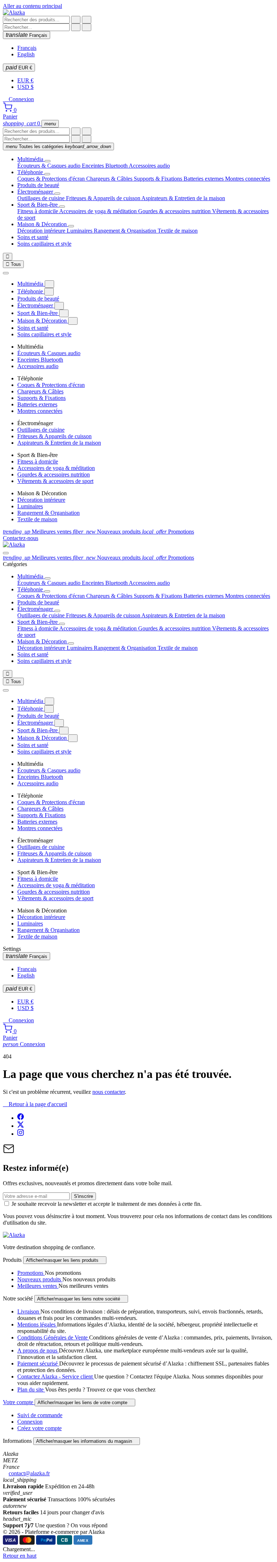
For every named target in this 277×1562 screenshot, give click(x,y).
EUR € (19, 67)
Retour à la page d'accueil (35, 1104)
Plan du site (31, 1389)
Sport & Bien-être (38, 205)
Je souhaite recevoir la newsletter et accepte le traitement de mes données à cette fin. (107, 1204)
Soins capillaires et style (44, 244)
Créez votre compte (39, 1428)
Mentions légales (37, 1324)
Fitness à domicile (38, 211)
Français (26, 35)
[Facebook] (20, 1118)
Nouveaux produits (107, 531)
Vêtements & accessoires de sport (55, 481)
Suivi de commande (39, 1415)
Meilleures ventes (38, 531)
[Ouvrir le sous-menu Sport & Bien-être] (62, 207)
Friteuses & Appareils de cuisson (103, 198)
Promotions (168, 531)
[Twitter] (20, 1126)
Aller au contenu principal (32, 6)
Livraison (28, 1311)
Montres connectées (247, 179)
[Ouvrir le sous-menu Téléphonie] (47, 174)
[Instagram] (20, 1134)
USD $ (25, 87)
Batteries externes (204, 179)
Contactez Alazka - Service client (55, 1376)
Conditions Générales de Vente (53, 1337)
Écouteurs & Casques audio (49, 166)
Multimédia (31, 159)
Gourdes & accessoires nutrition (175, 211)
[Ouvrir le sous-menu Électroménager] (57, 194)
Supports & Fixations (159, 179)
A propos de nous (38, 1350)
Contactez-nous (20, 538)
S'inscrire (83, 1196)
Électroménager (35, 192)
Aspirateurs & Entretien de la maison (183, 198)
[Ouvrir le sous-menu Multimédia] (47, 161)
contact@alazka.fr (29, 1473)
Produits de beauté (38, 185)
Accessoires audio (149, 166)
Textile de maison (178, 231)
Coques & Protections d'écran (51, 179)
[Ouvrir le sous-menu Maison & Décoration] (71, 226)
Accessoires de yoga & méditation (98, 211)
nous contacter (108, 1092)
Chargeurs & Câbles (110, 179)
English (26, 54)
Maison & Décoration (42, 224)
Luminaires (80, 231)
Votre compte (19, 1402)
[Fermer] (6, 273)
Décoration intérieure (42, 231)
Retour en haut (19, 1556)
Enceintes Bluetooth (105, 166)
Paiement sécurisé (38, 1363)
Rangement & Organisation (126, 231)
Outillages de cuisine (41, 198)
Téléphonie (30, 172)
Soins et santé (32, 237)
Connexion (24, 1044)
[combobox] (36, 19)
